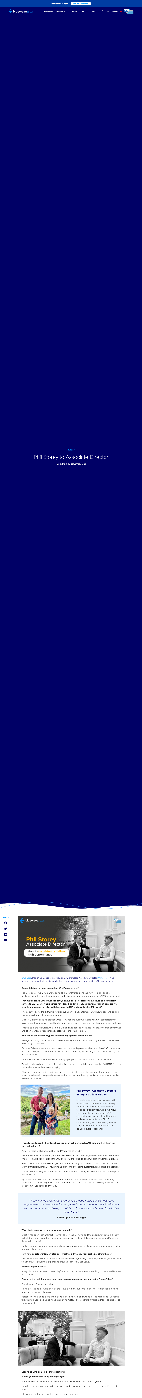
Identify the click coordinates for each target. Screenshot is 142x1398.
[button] (5, 923)
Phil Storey (102, 977)
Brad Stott (26, 977)
